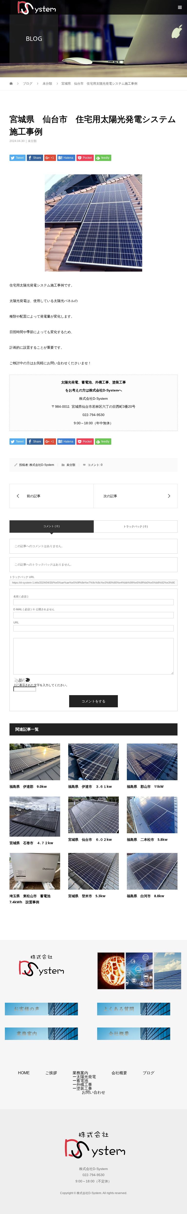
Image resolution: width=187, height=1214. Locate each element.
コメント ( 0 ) (51, 526)
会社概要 (119, 1073)
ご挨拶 (51, 1073)
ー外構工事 (82, 1084)
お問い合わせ (93, 1092)
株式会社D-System (41, 465)
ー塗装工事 (82, 1088)
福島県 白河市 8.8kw (145, 896)
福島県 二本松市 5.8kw (147, 839)
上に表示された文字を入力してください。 (41, 685)
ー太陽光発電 (84, 1077)
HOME (24, 1073)
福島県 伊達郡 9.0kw (28, 786)
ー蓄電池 (80, 1081)
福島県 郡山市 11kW (145, 786)
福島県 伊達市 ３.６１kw (90, 786)
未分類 (32, 141)
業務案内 (80, 1073)
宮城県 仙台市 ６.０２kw (90, 839)
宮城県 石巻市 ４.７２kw (31, 843)
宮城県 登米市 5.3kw (86, 896)
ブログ (148, 1073)
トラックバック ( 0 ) (135, 526)
